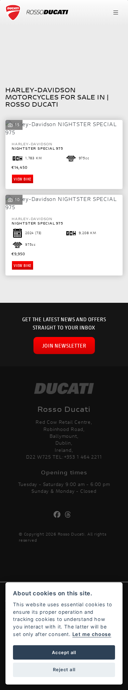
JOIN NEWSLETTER (64, 345)
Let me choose (91, 634)
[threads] (70, 514)
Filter (104, 35)
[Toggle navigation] (116, 12)
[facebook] (59, 514)
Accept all (64, 652)
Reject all (64, 669)
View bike (22, 178)
